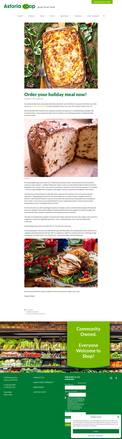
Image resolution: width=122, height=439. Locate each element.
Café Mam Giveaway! (32, 312)
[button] (118, 417)
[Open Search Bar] (104, 16)
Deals (42, 16)
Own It (52, 16)
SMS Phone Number (71, 391)
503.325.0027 (11, 385)
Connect (19, 16)
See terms (77, 409)
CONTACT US (38, 378)
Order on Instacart (93, 16)
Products (31, 16)
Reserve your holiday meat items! (35, 313)
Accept (96, 431)
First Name (68, 411)
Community (77, 16)
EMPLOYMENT (38, 387)
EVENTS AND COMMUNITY (43, 382)
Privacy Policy (91, 435)
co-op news (29, 310)
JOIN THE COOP (39, 392)
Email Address (69, 384)
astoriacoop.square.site (39, 106)
